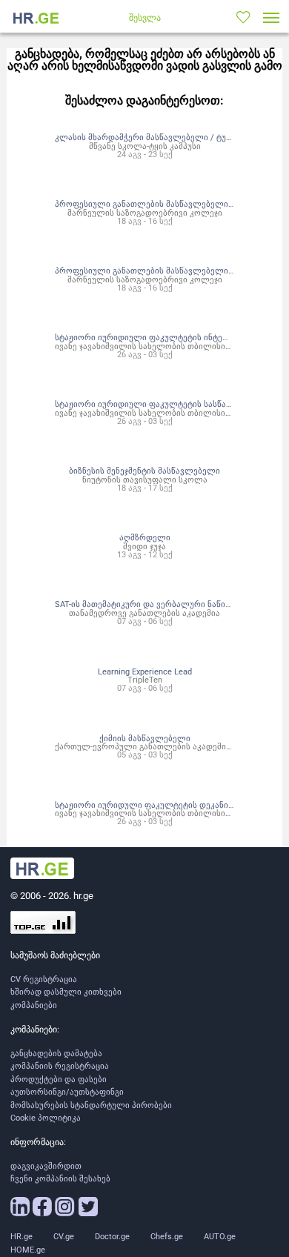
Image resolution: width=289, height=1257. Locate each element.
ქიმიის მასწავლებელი (144, 738)
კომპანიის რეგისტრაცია (59, 1066)
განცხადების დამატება (56, 1053)
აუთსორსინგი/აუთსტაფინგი (67, 1092)
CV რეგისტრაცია (43, 979)
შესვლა (145, 18)
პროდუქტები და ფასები (58, 1079)
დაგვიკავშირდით (46, 1166)
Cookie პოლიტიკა (45, 1118)
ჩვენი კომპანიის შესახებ (60, 1179)
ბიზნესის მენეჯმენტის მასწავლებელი (144, 470)
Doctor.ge (112, 1236)
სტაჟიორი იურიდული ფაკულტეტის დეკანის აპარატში (164, 805)
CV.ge (63, 1236)
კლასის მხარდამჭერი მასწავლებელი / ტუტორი (152, 137)
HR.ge (21, 1236)
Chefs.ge (166, 1236)
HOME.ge (27, 1250)
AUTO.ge (220, 1236)
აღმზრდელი (144, 537)
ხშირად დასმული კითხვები (66, 992)
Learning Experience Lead (145, 671)
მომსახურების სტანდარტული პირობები (91, 1105)
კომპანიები (33, 1005)
